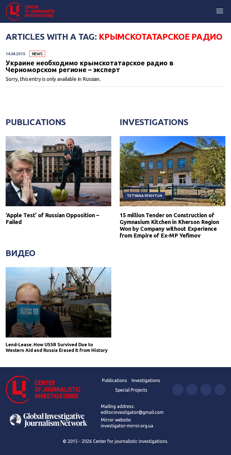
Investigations (154, 122)
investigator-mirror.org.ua (127, 425)
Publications (36, 122)
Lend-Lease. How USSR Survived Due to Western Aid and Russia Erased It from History (57, 347)
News (37, 54)
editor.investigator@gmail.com (132, 412)
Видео (20, 253)
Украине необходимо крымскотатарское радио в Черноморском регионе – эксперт (90, 66)
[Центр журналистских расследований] (32, 11)
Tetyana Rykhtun (144, 195)
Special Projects (131, 389)
